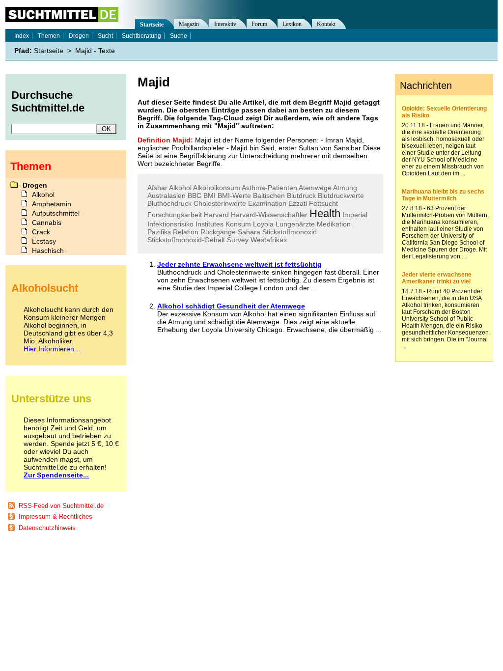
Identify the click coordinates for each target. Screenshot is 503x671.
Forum (259, 24)
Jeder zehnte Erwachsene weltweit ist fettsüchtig (239, 264)
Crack (41, 232)
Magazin (189, 24)
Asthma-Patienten (269, 188)
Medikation (334, 224)
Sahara (249, 232)
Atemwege (315, 188)
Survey (238, 240)
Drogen (79, 35)
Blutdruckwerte (341, 195)
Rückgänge (218, 232)
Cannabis (46, 222)
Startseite (152, 24)
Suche (178, 35)
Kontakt (326, 24)
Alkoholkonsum (216, 188)
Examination (267, 203)
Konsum (238, 224)
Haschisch (48, 250)
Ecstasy (44, 241)
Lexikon (292, 24)
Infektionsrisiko (170, 224)
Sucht (105, 35)
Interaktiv (225, 24)
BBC (194, 195)
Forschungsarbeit (174, 215)
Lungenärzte (295, 224)
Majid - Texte (95, 51)
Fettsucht (323, 203)
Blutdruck (301, 195)
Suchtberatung (141, 35)
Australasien (166, 195)
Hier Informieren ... (53, 349)
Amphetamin (51, 204)
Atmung (345, 188)
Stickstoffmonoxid (289, 232)
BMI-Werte (234, 195)
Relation (185, 232)
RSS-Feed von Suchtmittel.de (61, 505)
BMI (209, 195)
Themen (49, 35)
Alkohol (180, 188)
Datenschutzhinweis (47, 527)
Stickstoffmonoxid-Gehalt (186, 240)
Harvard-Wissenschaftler (269, 215)
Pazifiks (159, 232)
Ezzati (297, 203)
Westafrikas (269, 240)
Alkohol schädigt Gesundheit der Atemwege (231, 306)
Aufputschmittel (56, 213)
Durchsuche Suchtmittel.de (47, 101)
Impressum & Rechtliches (55, 516)
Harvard (216, 215)
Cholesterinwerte (220, 203)
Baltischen (269, 195)
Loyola (263, 224)
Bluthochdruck (169, 203)
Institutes (210, 224)
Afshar (157, 188)
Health (324, 213)
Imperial (354, 215)
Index (21, 35)
